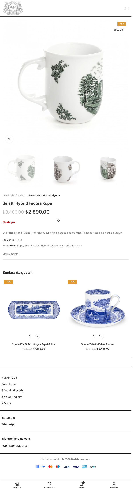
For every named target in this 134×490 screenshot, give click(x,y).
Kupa (20, 245)
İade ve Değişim (11, 397)
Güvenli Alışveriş (12, 390)
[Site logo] (13, 7)
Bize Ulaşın (8, 384)
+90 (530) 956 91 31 (14, 446)
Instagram (8, 417)
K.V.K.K (6, 403)
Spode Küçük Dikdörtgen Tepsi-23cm (33, 344)
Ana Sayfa (8, 195)
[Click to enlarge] (9, 139)
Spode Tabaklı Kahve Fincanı (97, 344)
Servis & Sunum (73, 245)
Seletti (21, 195)
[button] (31, 336)
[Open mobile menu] (127, 8)
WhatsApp (8, 424)
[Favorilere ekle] (58, 220)
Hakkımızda (9, 377)
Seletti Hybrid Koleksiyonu (44, 195)
